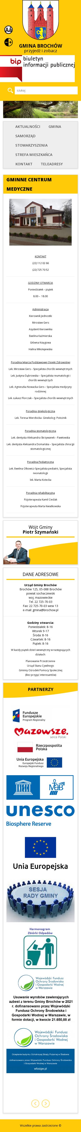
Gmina (55, 126)
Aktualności (27, 126)
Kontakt (23, 164)
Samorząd (25, 135)
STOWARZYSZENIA (31, 145)
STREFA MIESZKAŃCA (33, 154)
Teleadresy (52, 164)
